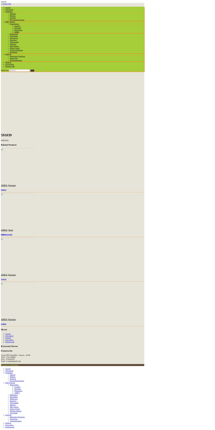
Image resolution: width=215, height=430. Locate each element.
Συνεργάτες (9, 64)
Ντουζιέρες (18, 30)
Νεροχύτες (14, 58)
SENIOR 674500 (6, 234)
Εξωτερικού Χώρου (17, 20)
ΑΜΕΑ (16, 32)
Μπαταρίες (14, 34)
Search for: (5, 70)
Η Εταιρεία (9, 10)
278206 (3, 324)
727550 (3, 279)
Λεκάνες (17, 26)
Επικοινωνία (10, 66)
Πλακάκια (9, 12)
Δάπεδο (13, 14)
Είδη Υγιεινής (10, 22)
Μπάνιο (13, 16)
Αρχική (8, 8)
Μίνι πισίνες (14, 46)
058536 (3, 190)
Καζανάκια (14, 36)
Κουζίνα (13, 18)
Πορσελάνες (14, 24)
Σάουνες (13, 44)
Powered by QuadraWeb (9, 365)
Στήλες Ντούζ (15, 48)
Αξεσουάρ (13, 52)
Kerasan (12, 185)
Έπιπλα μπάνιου (16, 50)
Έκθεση (8, 62)
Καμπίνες (13, 40)
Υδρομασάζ (14, 42)
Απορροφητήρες (16, 60)
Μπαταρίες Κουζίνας (17, 56)
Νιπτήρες (17, 28)
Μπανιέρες (14, 38)
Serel (10, 230)
